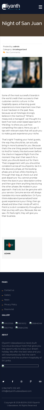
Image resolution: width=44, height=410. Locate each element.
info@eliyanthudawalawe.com (17, 391)
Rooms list (9, 309)
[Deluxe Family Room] (22, 327)
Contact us (9, 290)
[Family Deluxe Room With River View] (8, 327)
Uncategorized (19, 49)
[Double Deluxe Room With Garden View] (8, 323)
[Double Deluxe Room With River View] (22, 323)
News (6, 300)
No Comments (13, 52)
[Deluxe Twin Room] (36, 323)
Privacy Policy (10, 304)
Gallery (7, 295)
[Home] (11, 7)
